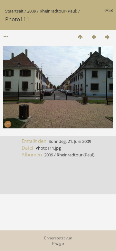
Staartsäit (14, 11)
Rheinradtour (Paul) (58, 11)
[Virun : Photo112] (107, 37)
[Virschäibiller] (80, 37)
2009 (31, 11)
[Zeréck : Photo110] (94, 37)
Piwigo (58, 243)
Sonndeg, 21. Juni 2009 (70, 141)
